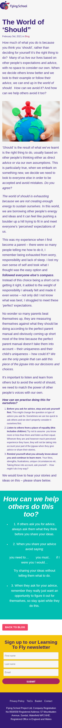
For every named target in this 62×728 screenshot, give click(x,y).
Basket (38, 701)
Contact (48, 701)
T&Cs (30, 701)
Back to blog (15, 627)
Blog (27, 36)
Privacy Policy (17, 701)
